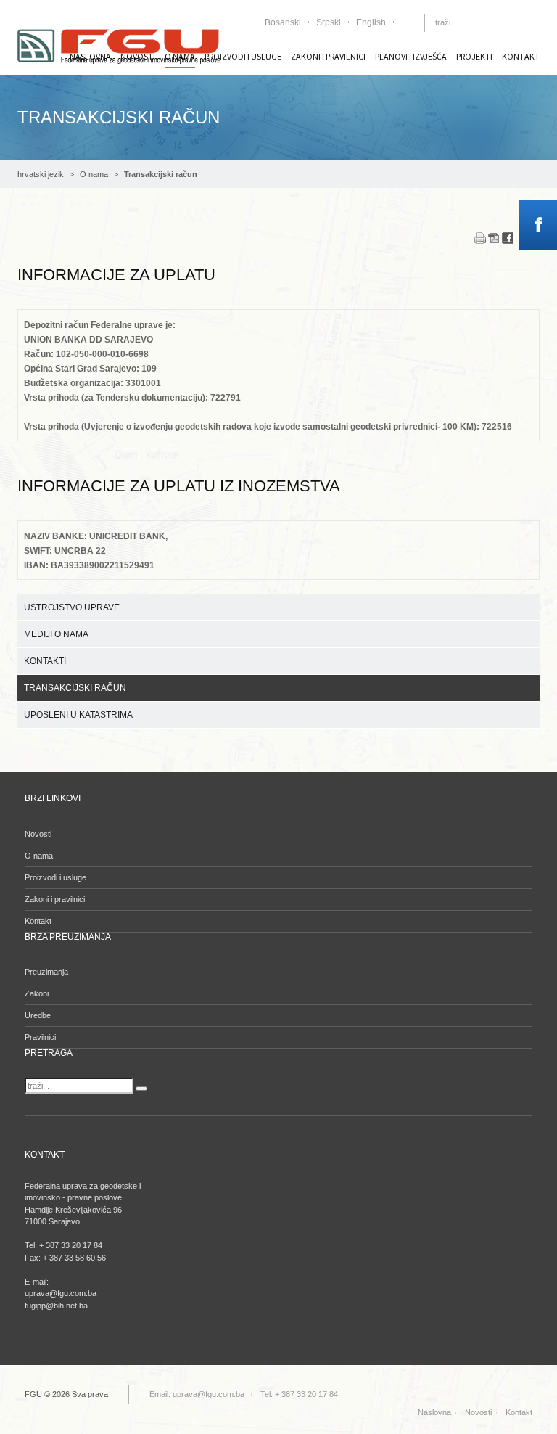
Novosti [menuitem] (38, 833)
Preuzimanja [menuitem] (46, 971)
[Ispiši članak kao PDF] (494, 237)
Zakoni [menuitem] (37, 993)
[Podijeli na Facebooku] (507, 237)
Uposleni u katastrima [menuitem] (78, 715)
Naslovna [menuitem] (434, 1412)
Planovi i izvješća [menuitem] (411, 56)
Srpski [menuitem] (328, 22)
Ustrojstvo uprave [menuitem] (72, 607)
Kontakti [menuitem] (45, 661)
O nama (94, 174)
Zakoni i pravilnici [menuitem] (328, 56)
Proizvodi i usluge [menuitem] (243, 56)
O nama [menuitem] (39, 855)
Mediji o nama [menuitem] (56, 634)
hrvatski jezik (40, 174)
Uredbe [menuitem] (38, 1015)
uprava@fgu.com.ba (208, 1394)
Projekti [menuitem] (474, 56)
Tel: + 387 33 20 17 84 (299, 1394)
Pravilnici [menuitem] (40, 1037)
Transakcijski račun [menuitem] (75, 688)
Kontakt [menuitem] (521, 56)
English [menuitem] (371, 22)
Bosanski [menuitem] (283, 22)
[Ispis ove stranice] (480, 237)
